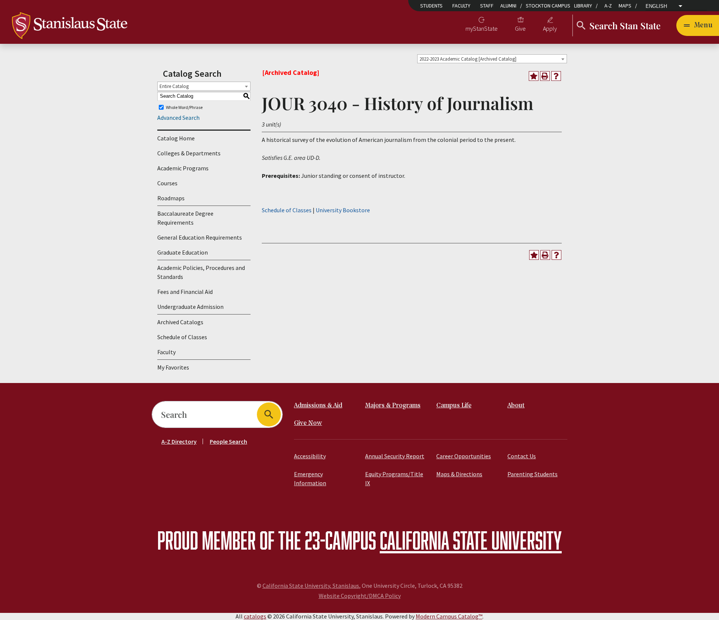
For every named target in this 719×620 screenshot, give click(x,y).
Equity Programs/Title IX (394, 478)
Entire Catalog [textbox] (174, 86)
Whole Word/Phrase (184, 107)
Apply (550, 28)
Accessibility (310, 456)
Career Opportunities (463, 456)
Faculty (461, 5)
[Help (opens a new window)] (556, 76)
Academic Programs (183, 168)
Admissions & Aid (318, 405)
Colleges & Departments (189, 153)
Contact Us (521, 456)
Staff (487, 5)
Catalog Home (176, 138)
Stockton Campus (548, 5)
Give (520, 28)
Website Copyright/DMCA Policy (360, 595)
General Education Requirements (199, 237)
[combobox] (492, 58)
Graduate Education (182, 252)
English (656, 6)
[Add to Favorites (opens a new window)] (534, 76)
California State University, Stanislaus (311, 585)
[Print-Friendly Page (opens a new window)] (545, 76)
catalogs (255, 616)
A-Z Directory (179, 441)
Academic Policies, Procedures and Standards (201, 272)
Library (583, 5)
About (516, 405)
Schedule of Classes (182, 337)
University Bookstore (343, 210)
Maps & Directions (459, 474)
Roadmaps (171, 198)
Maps (625, 5)
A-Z (608, 5)
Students (431, 5)
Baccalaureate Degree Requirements (185, 218)
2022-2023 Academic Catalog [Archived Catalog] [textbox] (467, 59)
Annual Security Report (394, 456)
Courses (167, 183)
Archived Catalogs (180, 322)
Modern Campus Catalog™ (449, 616)
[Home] (69, 24)
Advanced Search (178, 117)
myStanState (481, 28)
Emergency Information (310, 478)
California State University (471, 540)
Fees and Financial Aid (185, 291)
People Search (228, 441)
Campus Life (453, 405)
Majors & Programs (393, 405)
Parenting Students (532, 474)
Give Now (308, 423)
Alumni (508, 5)
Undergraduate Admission (190, 306)
